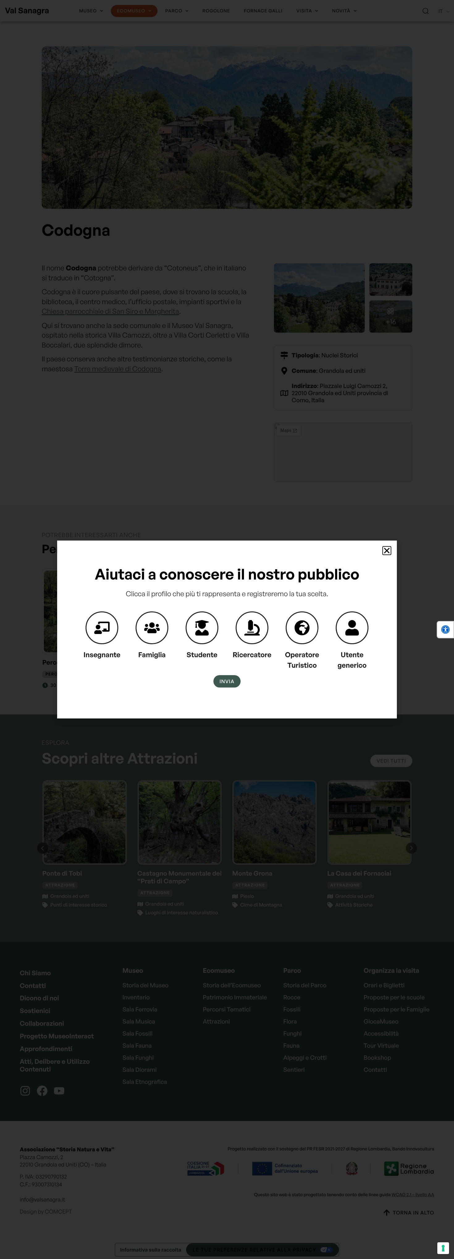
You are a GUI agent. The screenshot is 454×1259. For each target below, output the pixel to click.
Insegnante (101, 654)
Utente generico (352, 660)
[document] (227, 629)
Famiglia (152, 654)
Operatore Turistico (302, 660)
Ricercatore (252, 654)
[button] (445, 629)
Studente (202, 654)
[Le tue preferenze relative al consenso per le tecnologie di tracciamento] (443, 1248)
